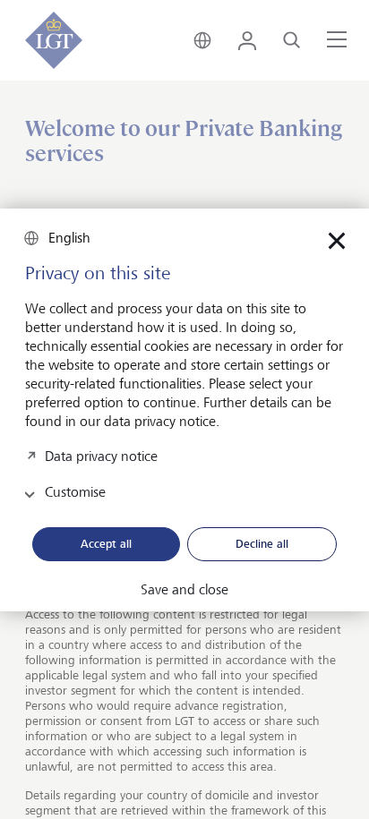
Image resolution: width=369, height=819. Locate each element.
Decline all (262, 543)
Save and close (184, 590)
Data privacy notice (101, 456)
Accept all (106, 543)
